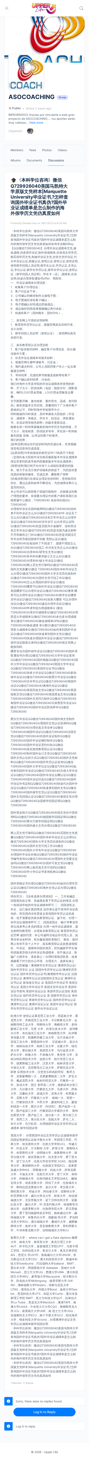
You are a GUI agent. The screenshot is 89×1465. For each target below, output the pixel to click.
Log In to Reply (45, 1412)
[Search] (81, 8)
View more (36, 122)
